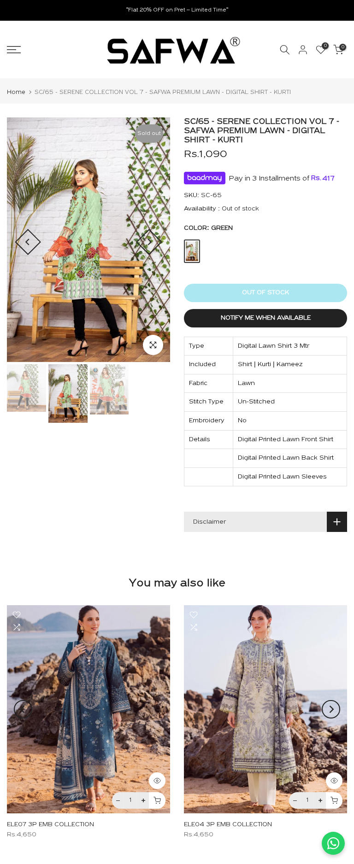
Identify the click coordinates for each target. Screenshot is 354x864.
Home (16, 92)
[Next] (149, 242)
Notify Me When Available (266, 318)
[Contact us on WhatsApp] (333, 843)
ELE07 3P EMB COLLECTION (50, 825)
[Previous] (28, 242)
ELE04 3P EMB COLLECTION (228, 825)
